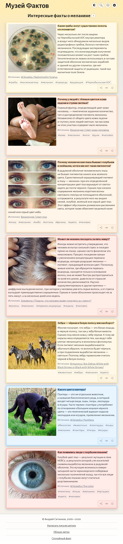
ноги (87, 135)
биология (65, 425)
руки (96, 135)
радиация (77, 82)
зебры (79, 372)
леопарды (97, 425)
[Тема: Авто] (94, 5)
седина (69, 305)
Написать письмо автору (61, 525)
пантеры (79, 430)
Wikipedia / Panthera (82, 420)
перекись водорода (49, 305)
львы (110, 425)
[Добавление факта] (108, 5)
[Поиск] (101, 5)
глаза (13, 222)
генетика (65, 491)
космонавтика (30, 82)
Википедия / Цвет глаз (34, 217)
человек (108, 135)
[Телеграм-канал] (114, 5)
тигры (92, 430)
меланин (47, 82)
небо (38, 222)
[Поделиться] (100, 87)
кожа (62, 135)
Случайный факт (61, 538)
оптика (49, 222)
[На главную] (27, 6)
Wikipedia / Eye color (82, 486)
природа (62, 82)
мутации (104, 491)
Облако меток (61, 532)
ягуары (104, 430)
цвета (73, 222)
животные (66, 372)
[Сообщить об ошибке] (112, 87)
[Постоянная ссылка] (106, 87)
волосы (14, 305)
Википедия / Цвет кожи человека (89, 130)
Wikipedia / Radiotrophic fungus (39, 77)
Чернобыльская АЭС (99, 82)
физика (61, 222)
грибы (14, 82)
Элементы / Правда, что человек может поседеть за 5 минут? (56, 300)
